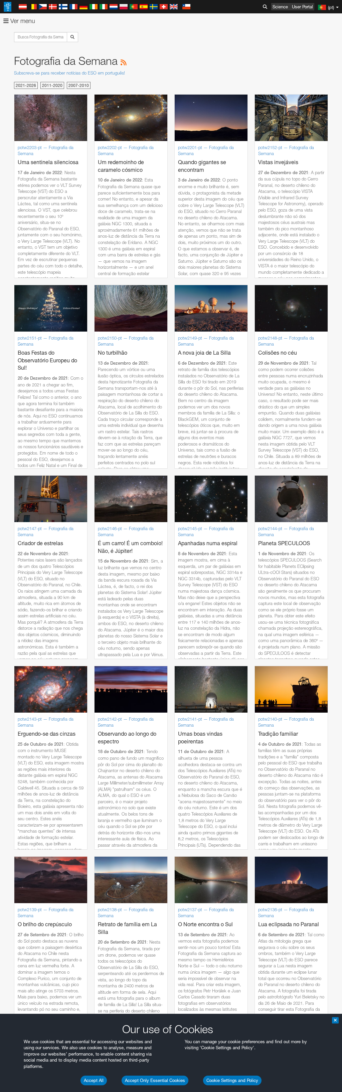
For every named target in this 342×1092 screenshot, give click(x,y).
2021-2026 (26, 85)
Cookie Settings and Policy (232, 1080)
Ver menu (22, 20)
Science (280, 6)
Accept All (94, 1080)
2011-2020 (52, 85)
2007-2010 (78, 85)
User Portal (302, 6)
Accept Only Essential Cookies (155, 1080)
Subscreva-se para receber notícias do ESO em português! (69, 73)
